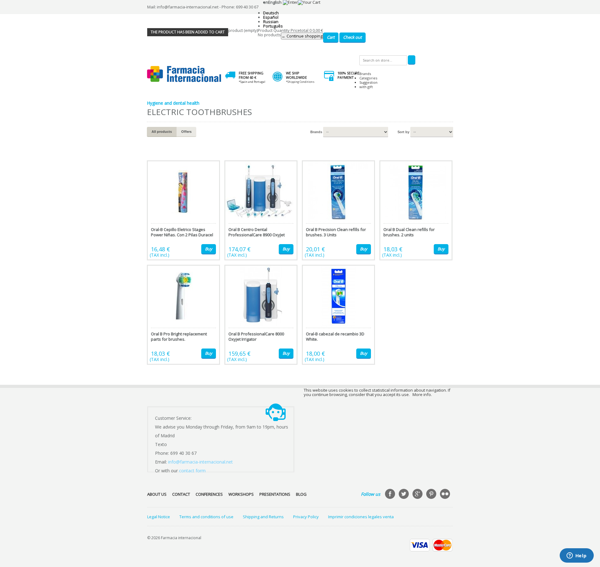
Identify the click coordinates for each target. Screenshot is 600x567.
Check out (352, 37)
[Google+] (418, 494)
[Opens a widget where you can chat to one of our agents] (576, 556)
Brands (365, 73)
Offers (186, 131)
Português (273, 26)
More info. (422, 394)
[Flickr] (445, 494)
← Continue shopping (302, 36)
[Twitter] (404, 494)
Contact (181, 494)
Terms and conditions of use (206, 516)
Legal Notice (158, 516)
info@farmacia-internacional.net (200, 462)
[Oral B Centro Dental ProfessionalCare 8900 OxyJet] (261, 210)
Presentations (274, 494)
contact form (192, 471)
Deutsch (271, 13)
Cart (331, 37)
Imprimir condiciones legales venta (361, 516)
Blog (301, 494)
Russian (270, 21)
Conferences (209, 494)
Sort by (403, 132)
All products (162, 131)
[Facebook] (390, 494)
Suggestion (368, 82)
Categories (368, 78)
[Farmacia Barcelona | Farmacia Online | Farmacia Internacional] (184, 74)
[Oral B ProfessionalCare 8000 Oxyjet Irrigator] (261, 315)
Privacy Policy (306, 516)
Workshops (241, 494)
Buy (208, 249)
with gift (366, 86)
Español (270, 17)
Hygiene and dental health (173, 103)
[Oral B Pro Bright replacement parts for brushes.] (183, 315)
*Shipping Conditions (300, 82)
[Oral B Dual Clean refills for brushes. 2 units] (416, 210)
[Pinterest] (432, 494)
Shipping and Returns (263, 516)
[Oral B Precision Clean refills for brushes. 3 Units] (338, 210)
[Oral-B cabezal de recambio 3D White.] (338, 315)
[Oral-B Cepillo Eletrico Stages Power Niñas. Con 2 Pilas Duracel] (183, 210)
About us (157, 494)
